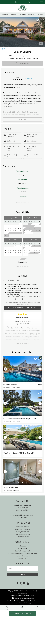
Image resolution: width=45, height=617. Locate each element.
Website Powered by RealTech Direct (24, 599)
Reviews (40, 15)
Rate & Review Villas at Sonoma (22, 308)
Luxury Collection (22, 532)
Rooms (13, 15)
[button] (42, 2)
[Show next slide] (40, 369)
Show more (22, 119)
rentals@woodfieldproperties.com (22, 515)
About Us (22, 546)
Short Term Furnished (22, 537)
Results (6, 49)
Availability (31, 15)
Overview (4, 15)
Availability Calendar (22, 529)
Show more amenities (22, 203)
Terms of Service (23, 603)
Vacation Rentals (22, 527)
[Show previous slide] (5, 369)
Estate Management (22, 551)
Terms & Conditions (22, 556)
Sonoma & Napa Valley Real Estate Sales (22, 553)
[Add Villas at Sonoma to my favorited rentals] (42, 20)
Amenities (22, 15)
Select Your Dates (22, 613)
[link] (22, 372)
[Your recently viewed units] (16, 2)
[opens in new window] (17, 583)
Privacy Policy (30, 595)
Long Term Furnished (22, 534)
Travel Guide (22, 548)
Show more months (23, 267)
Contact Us (22, 558)
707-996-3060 (22, 518)
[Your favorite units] (29, 2)
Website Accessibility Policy (18, 595)
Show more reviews (23, 344)
